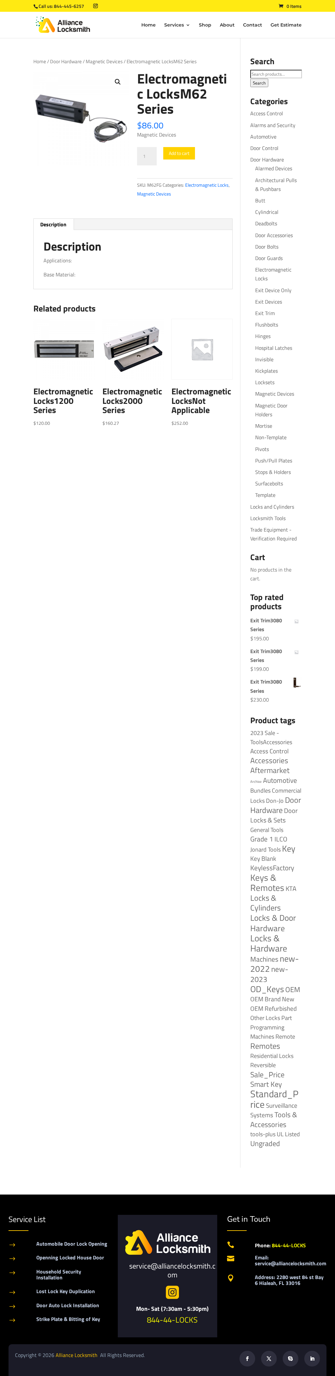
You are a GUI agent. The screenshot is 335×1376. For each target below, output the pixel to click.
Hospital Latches (273, 348)
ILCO (280, 839)
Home (148, 25)
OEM (292, 989)
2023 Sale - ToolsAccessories (271, 737)
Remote (285, 1036)
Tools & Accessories (273, 1119)
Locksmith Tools (268, 518)
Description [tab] (53, 224)
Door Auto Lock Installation (67, 1305)
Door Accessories (274, 235)
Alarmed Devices (273, 168)
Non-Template (271, 437)
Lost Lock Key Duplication (65, 1291)
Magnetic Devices (104, 61)
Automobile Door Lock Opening (71, 1244)
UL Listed (288, 1134)
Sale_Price (267, 1074)
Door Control (264, 148)
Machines (264, 959)
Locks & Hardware (268, 943)
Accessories (269, 760)
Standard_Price (274, 1098)
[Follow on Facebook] (247, 1359)
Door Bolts (266, 247)
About (227, 25)
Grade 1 (261, 839)
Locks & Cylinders (265, 903)
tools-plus (262, 1134)
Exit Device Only (273, 290)
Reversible (263, 1064)
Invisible (264, 359)
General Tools (266, 829)
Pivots (262, 449)
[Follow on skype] (290, 1359)
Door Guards (269, 258)
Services (174, 25)
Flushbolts (266, 325)
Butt (260, 200)
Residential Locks (271, 1055)
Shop (205, 25)
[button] (118, 82)
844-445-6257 (69, 6)
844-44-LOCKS (172, 1320)
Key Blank (263, 858)
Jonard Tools (265, 849)
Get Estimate (286, 25)
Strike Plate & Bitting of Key (68, 1319)
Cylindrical (266, 212)
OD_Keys (267, 989)
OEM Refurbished (273, 1008)
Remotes (265, 1046)
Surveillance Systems (273, 1110)
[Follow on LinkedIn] (312, 1359)
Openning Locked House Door (70, 1257)
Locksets (264, 382)
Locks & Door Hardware (273, 922)
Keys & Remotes (267, 882)
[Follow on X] (269, 1359)
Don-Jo (275, 800)
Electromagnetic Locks (207, 184)
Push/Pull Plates (273, 460)
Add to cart (179, 153)
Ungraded (265, 1143)
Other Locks (265, 1017)
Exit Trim (265, 313)
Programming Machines (267, 1032)
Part (286, 1017)
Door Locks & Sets (274, 815)
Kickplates (266, 371)
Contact (252, 25)
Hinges (263, 336)
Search (259, 83)
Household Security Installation (58, 1274)
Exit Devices (268, 302)
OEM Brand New (272, 999)
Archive (256, 781)
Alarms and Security (272, 125)
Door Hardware (66, 61)
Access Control (266, 113)
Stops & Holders (273, 472)
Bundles (260, 790)
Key (288, 848)
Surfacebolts (269, 483)
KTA (291, 888)
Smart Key (266, 1084)
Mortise (263, 426)
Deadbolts (266, 223)
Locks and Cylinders (272, 507)
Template (265, 495)
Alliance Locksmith (77, 1355)
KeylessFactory (272, 867)
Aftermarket (270, 770)
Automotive (263, 137)
